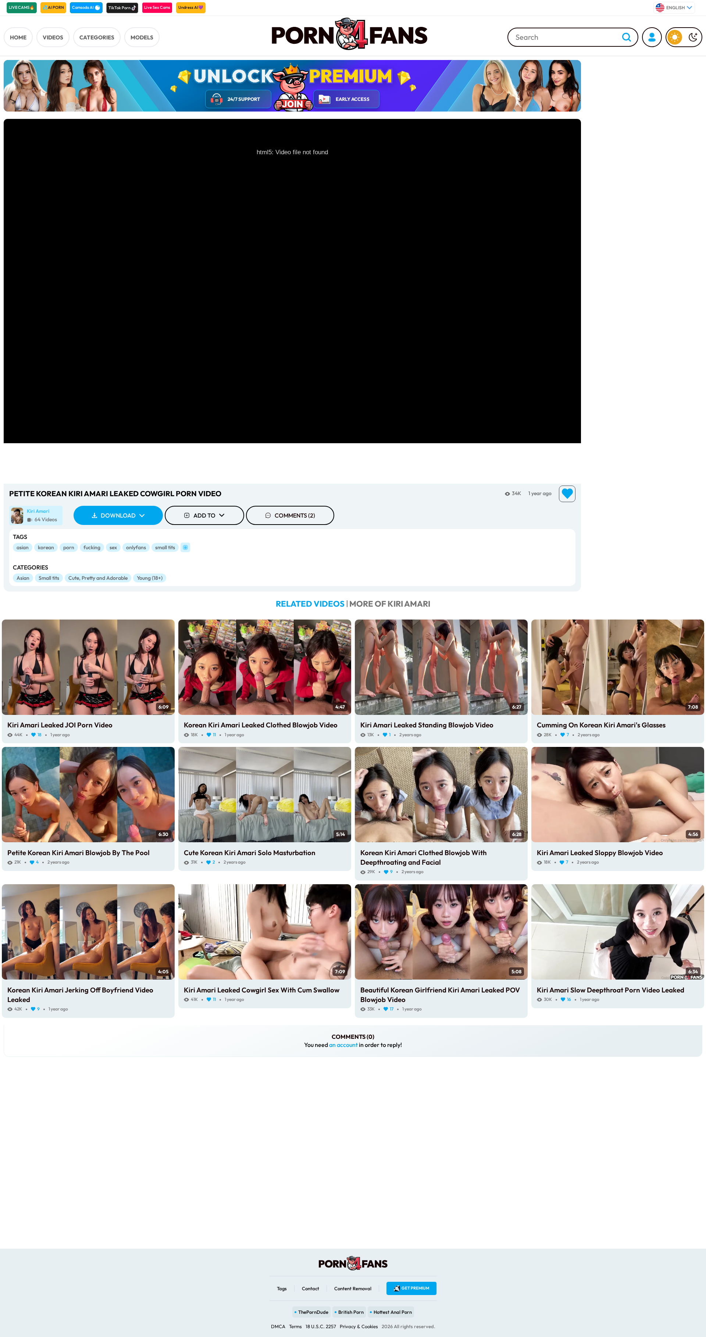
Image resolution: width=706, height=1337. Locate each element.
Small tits (49, 578)
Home (18, 37)
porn (68, 547)
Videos (53, 37)
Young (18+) (150, 578)
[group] (36, 515)
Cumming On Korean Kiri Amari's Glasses (601, 724)
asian (23, 547)
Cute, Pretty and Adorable (98, 578)
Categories (96, 37)
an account (343, 1044)
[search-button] (626, 38)
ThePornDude (313, 1312)
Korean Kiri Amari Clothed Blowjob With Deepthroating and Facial (423, 857)
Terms (295, 1326)
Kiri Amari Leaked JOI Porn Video (60, 724)
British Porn (351, 1312)
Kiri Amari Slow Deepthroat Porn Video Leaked (610, 989)
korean (46, 547)
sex (113, 547)
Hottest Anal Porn (393, 1312)
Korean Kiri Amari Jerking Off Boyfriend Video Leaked (80, 994)
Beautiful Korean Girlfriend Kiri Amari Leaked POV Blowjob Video (440, 994)
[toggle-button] (684, 37)
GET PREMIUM (415, 1288)
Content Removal (352, 1288)
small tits (165, 547)
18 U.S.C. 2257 (321, 1326)
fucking (91, 547)
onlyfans (136, 547)
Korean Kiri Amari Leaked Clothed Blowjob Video (261, 724)
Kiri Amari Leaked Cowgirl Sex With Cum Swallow (261, 989)
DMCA (278, 1326)
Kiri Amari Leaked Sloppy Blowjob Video (600, 852)
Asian (23, 578)
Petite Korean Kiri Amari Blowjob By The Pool (78, 852)
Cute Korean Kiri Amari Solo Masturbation (249, 852)
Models (142, 37)
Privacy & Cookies (359, 1326)
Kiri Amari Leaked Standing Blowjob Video (426, 724)
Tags (282, 1288)
